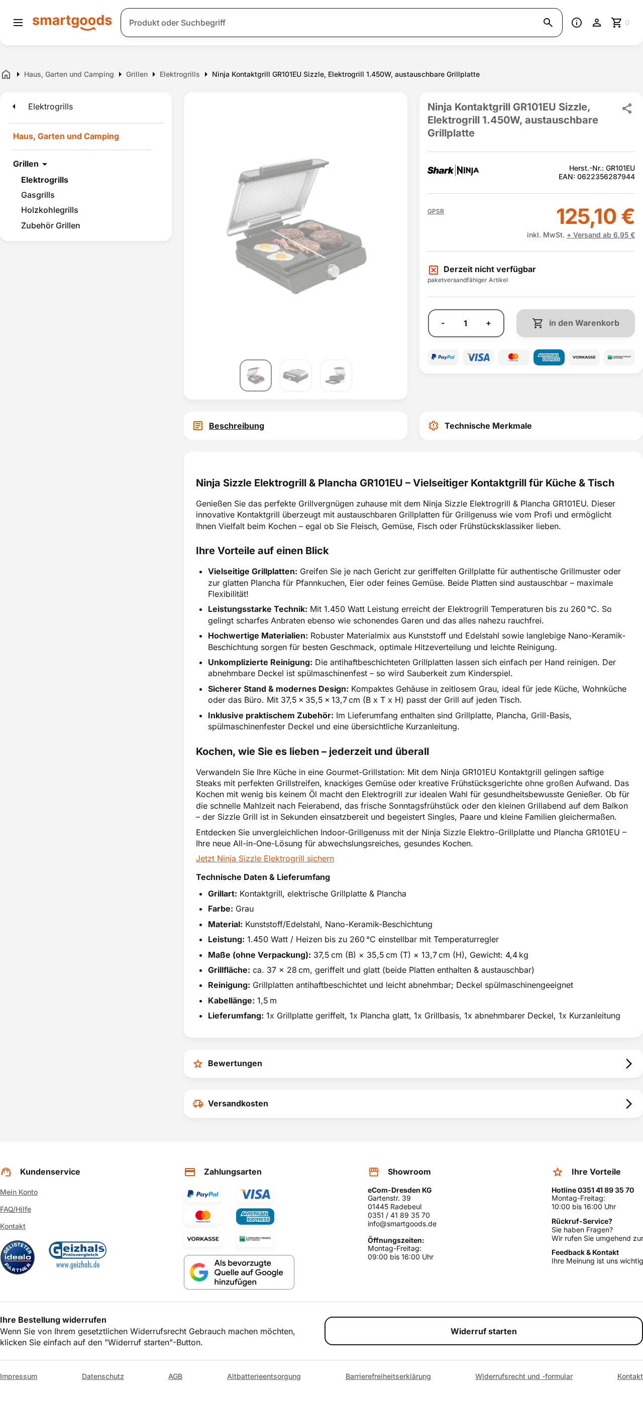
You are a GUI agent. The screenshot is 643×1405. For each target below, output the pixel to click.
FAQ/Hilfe (15, 1209)
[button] (435, 211)
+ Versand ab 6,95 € (601, 234)
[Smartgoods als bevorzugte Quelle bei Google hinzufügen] (239, 1272)
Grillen (26, 164)
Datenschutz (103, 1376)
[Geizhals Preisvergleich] (78, 1257)
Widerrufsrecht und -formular (524, 1376)
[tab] (295, 426)
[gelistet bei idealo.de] (17, 1257)
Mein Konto (19, 1192)
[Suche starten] (548, 23)
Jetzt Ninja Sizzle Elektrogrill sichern (265, 858)
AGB (175, 1376)
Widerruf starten (484, 1331)
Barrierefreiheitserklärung (388, 1376)
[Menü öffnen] (18, 23)
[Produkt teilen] (627, 108)
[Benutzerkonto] (597, 23)
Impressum (18, 1376)
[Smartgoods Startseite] (72, 22)
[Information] (577, 23)
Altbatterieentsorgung (264, 1376)
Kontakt (13, 1226)
